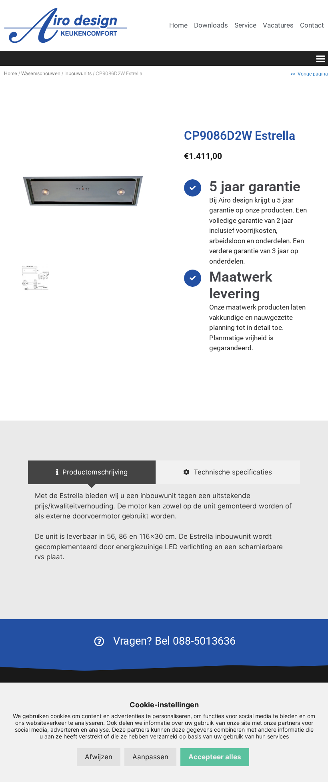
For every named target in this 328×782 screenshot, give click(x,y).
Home (10, 73)
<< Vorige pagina (309, 74)
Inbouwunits (78, 73)
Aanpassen (150, 757)
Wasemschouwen (40, 73)
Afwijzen (98, 757)
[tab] (92, 472)
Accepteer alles (214, 757)
